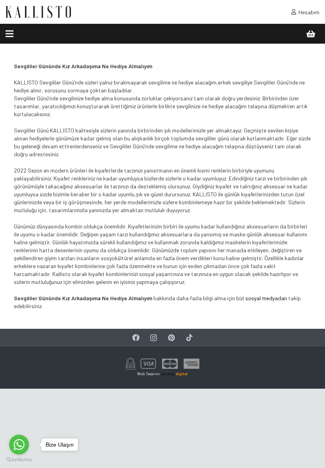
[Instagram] (153, 338)
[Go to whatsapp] (19, 445)
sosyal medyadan (266, 298)
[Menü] (9, 34)
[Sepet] (310, 34)
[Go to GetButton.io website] (19, 459)
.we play (174, 373)
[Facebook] (136, 338)
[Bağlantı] (38, 12)
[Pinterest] (171, 338)
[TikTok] (189, 338)
